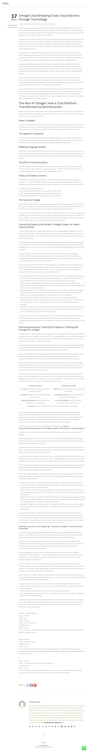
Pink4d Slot (70, 717)
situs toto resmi (77, 717)
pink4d (60, 710)
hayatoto (31, 720)
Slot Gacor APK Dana (42, 708)
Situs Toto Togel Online (58, 715)
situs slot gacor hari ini (54, 713)
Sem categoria (13, 27)
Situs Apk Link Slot (63, 708)
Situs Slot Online (53, 708)
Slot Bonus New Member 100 (61, 706)
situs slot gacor (33, 713)
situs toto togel (37, 715)
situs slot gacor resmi (35, 717)
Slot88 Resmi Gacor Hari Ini (44, 706)
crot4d (40, 710)
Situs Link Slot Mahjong (75, 708)
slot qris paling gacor (68, 710)
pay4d (47, 710)
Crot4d (40, 720)
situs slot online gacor (47, 717)
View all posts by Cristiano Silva (53, 722)
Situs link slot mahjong (48, 720)
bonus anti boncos (74, 706)
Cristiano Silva (13, 25)
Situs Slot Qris (33, 706)
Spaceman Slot (33, 710)
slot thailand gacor (79, 710)
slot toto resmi (69, 715)
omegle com (65, 426)
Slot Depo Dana (62, 717)
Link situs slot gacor (71, 720)
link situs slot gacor (79, 715)
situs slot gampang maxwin (68, 713)
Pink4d (36, 720)
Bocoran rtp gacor (60, 720)
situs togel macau (43, 713)
